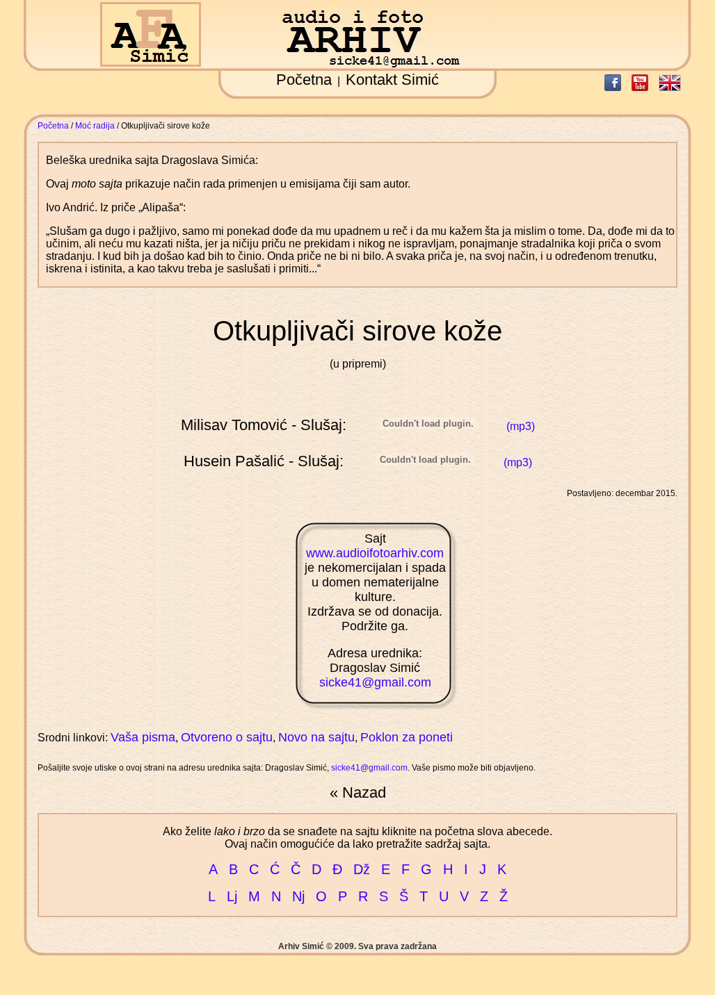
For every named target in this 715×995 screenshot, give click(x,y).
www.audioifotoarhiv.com (375, 553)
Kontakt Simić (392, 79)
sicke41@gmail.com (375, 682)
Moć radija (95, 126)
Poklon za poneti (406, 737)
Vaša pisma (143, 737)
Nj (298, 896)
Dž (361, 869)
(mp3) (520, 426)
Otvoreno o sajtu (227, 737)
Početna (304, 79)
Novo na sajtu (316, 737)
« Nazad (358, 792)
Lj (232, 896)
